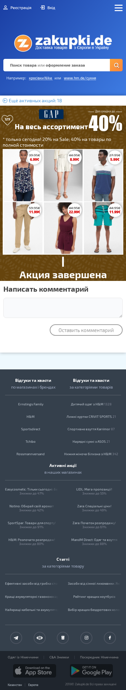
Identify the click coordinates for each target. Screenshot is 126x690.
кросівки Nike (41, 78)
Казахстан (15, 685)
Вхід (50, 7)
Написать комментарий (45, 288)
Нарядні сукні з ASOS (91, 441)
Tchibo (31, 441)
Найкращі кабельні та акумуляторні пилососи (31, 610)
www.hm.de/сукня (80, 78)
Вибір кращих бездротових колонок (94, 610)
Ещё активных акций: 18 (35, 100)
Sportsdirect (30, 429)
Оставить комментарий (86, 330)
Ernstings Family (30, 404)
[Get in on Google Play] (91, 671)
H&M (31, 416)
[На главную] (63, 41)
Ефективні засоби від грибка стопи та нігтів (31, 583)
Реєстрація (20, 7)
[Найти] (116, 65)
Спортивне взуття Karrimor (91, 429)
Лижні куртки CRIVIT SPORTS (91, 416)
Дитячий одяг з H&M (91, 404)
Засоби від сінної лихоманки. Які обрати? (94, 583)
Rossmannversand (30, 454)
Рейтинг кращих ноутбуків (94, 596)
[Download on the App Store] (34, 671)
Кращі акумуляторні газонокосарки (31, 596)
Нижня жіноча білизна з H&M (91, 454)
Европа (33, 685)
